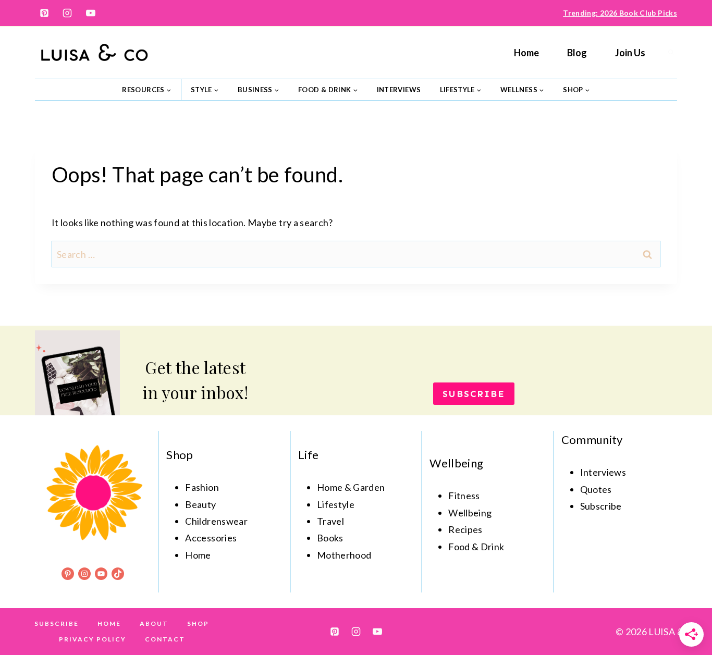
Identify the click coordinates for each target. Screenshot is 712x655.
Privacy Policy (92, 639)
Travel (330, 521)
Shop (198, 623)
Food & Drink (476, 546)
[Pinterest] (44, 13)
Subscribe (56, 623)
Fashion (202, 487)
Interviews (399, 89)
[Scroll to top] (687, 614)
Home (526, 52)
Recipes (465, 529)
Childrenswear (216, 521)
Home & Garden (351, 487)
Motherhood (344, 555)
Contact (165, 639)
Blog (577, 52)
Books (330, 537)
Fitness (464, 495)
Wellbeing (470, 512)
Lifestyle (335, 504)
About (154, 623)
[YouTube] (90, 13)
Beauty (200, 504)
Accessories (211, 537)
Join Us (630, 52)
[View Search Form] (671, 52)
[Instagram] (67, 13)
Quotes (596, 489)
